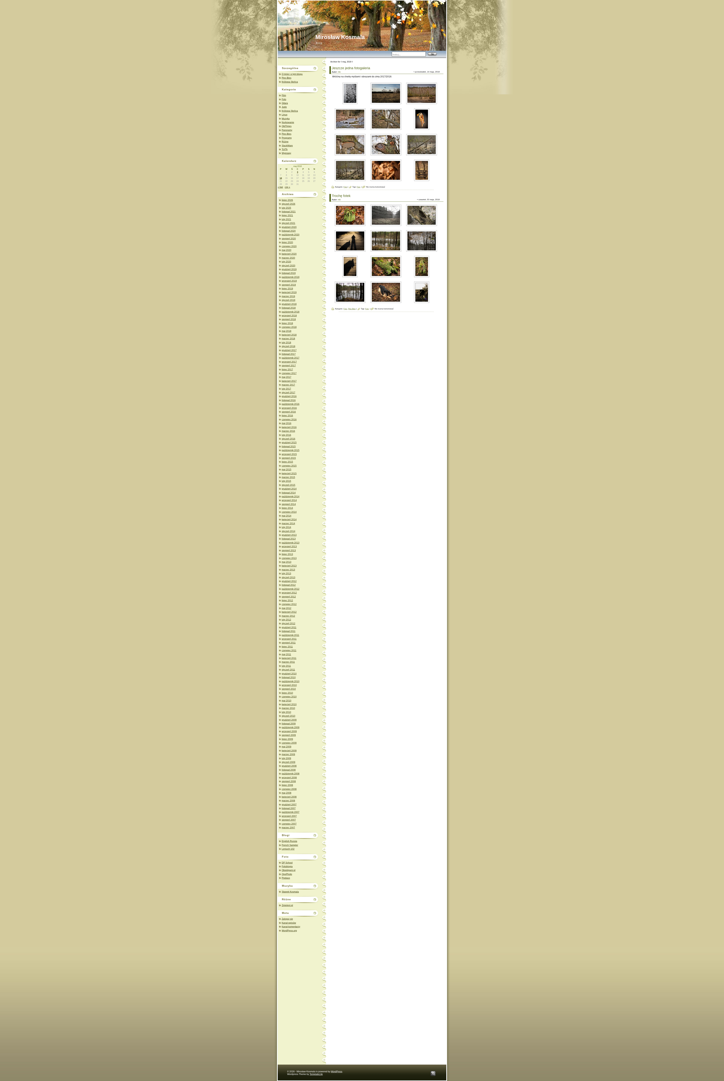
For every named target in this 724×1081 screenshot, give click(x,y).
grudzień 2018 (289, 304)
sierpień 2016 (289, 412)
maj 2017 (286, 377)
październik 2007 (290, 812)
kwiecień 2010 (289, 704)
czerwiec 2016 (289, 419)
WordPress (336, 1071)
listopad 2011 (288, 631)
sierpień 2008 (289, 781)
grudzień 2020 (289, 227)
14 (281, 178)
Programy (287, 138)
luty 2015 (286, 481)
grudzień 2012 (289, 581)
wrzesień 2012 (289, 592)
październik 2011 (290, 635)
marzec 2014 (288, 523)
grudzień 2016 (289, 396)
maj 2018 (286, 331)
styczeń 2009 (288, 762)
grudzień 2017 (289, 350)
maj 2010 (286, 700)
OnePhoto (287, 874)
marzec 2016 (288, 431)
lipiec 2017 (287, 369)
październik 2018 (290, 312)
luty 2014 (286, 527)
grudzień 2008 (289, 766)
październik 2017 (290, 358)
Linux (284, 114)
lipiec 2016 (287, 415)
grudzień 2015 (289, 442)
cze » (287, 187)
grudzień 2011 (289, 627)
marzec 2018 (288, 338)
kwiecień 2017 (289, 381)
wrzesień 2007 (289, 816)
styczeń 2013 (288, 577)
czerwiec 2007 (289, 824)
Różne (285, 141)
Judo (284, 107)
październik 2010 (290, 681)
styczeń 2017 (288, 392)
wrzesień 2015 (289, 454)
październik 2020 (290, 234)
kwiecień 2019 (289, 292)
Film (284, 95)
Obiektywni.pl (288, 870)
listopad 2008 (289, 770)
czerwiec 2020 (289, 246)
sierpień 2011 (289, 642)
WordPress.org (289, 930)
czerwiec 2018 (289, 327)
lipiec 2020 (287, 242)
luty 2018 (286, 342)
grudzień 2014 (289, 488)
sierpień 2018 (289, 319)
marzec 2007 (288, 827)
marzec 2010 (288, 708)
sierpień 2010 (289, 689)
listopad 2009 (289, 723)
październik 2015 (290, 450)
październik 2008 (290, 773)
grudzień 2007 (289, 804)
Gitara (285, 103)
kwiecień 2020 (289, 254)
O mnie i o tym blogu (292, 74)
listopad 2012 (289, 585)
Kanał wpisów (289, 923)
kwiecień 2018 (289, 335)
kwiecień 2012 (289, 612)
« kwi (280, 187)
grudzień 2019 (289, 269)
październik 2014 (290, 496)
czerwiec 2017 (289, 373)
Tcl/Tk (285, 149)
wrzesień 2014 (289, 500)
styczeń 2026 (288, 204)
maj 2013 (286, 562)
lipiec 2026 (287, 200)
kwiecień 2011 (289, 658)
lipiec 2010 (287, 693)
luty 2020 (286, 261)
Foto (284, 99)
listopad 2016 (289, 400)
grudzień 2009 (289, 720)
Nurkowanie (288, 122)
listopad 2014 (289, 492)
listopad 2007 (289, 808)
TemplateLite (316, 1074)
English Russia (289, 841)
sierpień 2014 (289, 504)
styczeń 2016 (288, 438)
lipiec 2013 (287, 554)
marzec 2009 (288, 754)
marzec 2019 (288, 296)
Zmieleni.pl (287, 905)
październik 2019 (290, 277)
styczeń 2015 (288, 485)
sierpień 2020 (289, 238)
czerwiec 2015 (289, 465)
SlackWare (287, 145)
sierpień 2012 (289, 596)
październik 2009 (290, 727)
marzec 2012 (288, 616)
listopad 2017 (289, 354)
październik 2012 (290, 589)
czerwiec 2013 (289, 558)
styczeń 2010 (288, 716)
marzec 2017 (288, 385)
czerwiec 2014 (289, 512)
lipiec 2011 (287, 646)
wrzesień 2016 (289, 408)
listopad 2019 (289, 273)
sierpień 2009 (289, 735)
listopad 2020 (289, 231)
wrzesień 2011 (289, 639)
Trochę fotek (341, 196)
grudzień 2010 (289, 673)
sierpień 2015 (289, 458)
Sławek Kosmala (290, 891)
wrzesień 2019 (289, 281)
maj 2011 (286, 654)
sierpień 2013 (289, 550)
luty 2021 (286, 219)
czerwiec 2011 (289, 650)
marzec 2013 (288, 569)
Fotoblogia (287, 866)
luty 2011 (286, 666)
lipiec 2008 (287, 785)
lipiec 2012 (287, 600)
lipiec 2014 (287, 508)
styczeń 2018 (288, 346)
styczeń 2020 (288, 265)
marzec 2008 (288, 800)
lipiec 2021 (287, 215)
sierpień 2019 (289, 285)
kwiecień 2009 (289, 750)
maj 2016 (286, 423)
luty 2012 (286, 619)
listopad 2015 (289, 446)
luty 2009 (286, 758)
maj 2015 (286, 469)
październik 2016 (290, 404)
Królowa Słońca (290, 82)
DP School (287, 862)
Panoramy (287, 130)
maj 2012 (286, 608)
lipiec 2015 (287, 462)
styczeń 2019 (288, 300)
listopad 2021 (289, 211)
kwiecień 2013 (289, 565)
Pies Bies (286, 78)
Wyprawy (286, 153)
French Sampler (290, 845)
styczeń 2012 (288, 623)
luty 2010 (286, 712)
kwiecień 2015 (289, 473)
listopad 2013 (289, 538)
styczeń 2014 (288, 531)
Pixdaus (286, 878)
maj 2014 (286, 515)
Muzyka (286, 118)
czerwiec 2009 (289, 743)
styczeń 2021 (288, 223)
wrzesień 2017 (289, 362)
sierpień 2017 (289, 365)
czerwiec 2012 (289, 604)
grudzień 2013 (289, 535)
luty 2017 (286, 388)
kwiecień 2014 (289, 519)
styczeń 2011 (288, 669)
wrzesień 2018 (289, 315)
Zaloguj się (287, 919)
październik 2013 (290, 542)
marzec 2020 (288, 258)
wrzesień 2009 (289, 731)
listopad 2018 (289, 308)
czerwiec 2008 (289, 789)
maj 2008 (286, 793)
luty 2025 (286, 208)
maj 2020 (286, 250)
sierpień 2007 (289, 820)
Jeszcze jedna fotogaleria (351, 68)
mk (339, 72)
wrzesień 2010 (289, 685)
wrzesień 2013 (289, 546)
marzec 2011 (288, 662)
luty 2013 (286, 573)
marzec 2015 (288, 477)
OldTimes (286, 126)
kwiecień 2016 (289, 427)
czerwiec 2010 (289, 696)
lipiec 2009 (287, 739)
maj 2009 (286, 746)
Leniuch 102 (288, 849)
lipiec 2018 (287, 323)
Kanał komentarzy (291, 926)
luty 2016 (286, 435)
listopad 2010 (289, 677)
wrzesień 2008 (289, 777)
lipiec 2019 (287, 288)
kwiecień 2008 (289, 797)
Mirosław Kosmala (340, 37)
